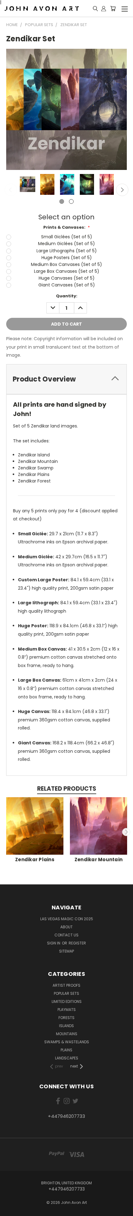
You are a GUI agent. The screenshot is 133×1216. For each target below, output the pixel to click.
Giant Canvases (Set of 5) (66, 285)
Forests (66, 1017)
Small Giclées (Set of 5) (66, 237)
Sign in (54, 943)
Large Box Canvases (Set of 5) (66, 271)
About (66, 927)
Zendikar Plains (34, 859)
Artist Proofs (66, 985)
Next (122, 190)
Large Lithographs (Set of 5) (66, 251)
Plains (66, 1050)
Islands (66, 1025)
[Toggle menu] (124, 8)
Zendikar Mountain (98, 859)
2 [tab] (71, 201)
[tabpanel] (27, 185)
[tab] (66, 379)
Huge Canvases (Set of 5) (67, 278)
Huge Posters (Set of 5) (66, 257)
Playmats (67, 1009)
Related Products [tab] (66, 788)
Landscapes (66, 1058)
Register (77, 943)
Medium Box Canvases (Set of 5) (66, 264)
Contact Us (66, 935)
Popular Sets (66, 993)
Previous (11, 190)
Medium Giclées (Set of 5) (66, 243)
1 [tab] (61, 201)
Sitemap (66, 951)
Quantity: (66, 296)
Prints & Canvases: (66, 227)
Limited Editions (67, 1001)
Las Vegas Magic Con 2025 (66, 918)
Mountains (66, 1033)
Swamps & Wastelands (66, 1042)
